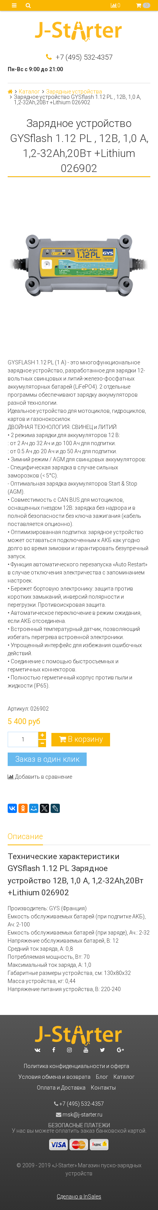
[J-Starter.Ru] (79, 32)
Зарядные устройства (74, 91)
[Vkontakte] (37, 1050)
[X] (44, 808)
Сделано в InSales (79, 1196)
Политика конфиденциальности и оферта (76, 1066)
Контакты (103, 1088)
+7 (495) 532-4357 (83, 57)
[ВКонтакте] (12, 808)
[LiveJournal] (55, 808)
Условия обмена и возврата (54, 1077)
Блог (102, 1077)
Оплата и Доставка (61, 1088)
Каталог (29, 91)
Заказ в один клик (47, 759)
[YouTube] (86, 1050)
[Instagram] (69, 1050)
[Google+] (120, 1050)
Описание (25, 836)
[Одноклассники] (23, 808)
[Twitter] (102, 1050)
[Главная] (10, 91)
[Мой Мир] (33, 808)
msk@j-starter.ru (81, 1115)
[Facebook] (53, 1050)
